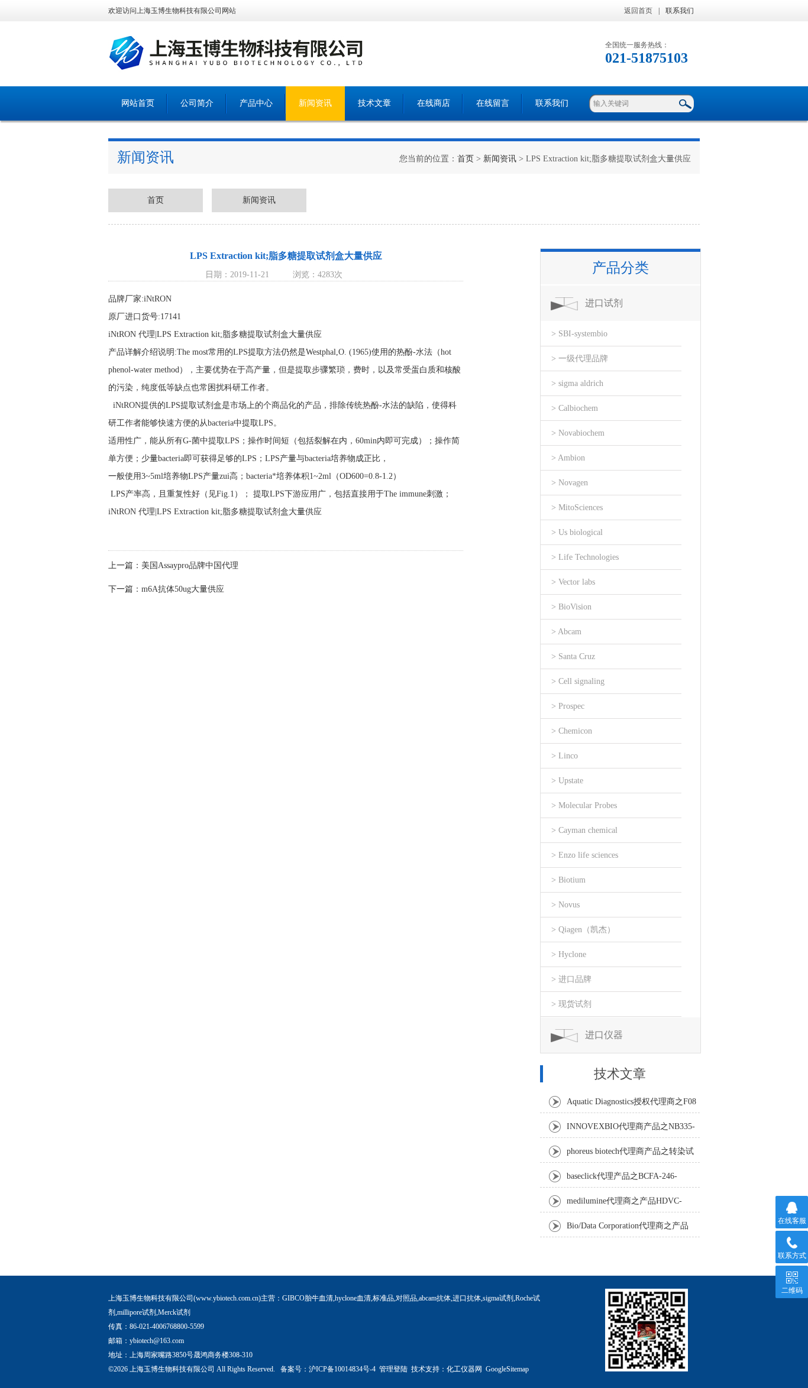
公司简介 (197, 103)
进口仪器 (604, 1035)
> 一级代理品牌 (579, 358)
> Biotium (568, 879)
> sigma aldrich (577, 383)
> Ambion (568, 457)
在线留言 (492, 103)
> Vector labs (573, 582)
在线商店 (433, 103)
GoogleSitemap (507, 1369)
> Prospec (567, 706)
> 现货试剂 (571, 1004)
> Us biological (577, 532)
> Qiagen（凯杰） (583, 929)
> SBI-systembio (579, 333)
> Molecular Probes (584, 805)
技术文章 (374, 103)
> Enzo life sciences (584, 855)
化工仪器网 (464, 1369)
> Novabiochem (578, 433)
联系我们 (679, 11)
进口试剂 (604, 303)
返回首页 (638, 11)
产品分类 (620, 267)
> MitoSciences (577, 507)
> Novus (565, 904)
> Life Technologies (585, 557)
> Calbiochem (574, 408)
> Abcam (566, 631)
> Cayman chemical (584, 830)
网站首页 (137, 103)
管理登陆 (393, 1369)
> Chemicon (571, 731)
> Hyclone (568, 954)
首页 (465, 158)
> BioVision (571, 606)
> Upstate (567, 780)
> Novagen (569, 482)
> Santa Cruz (573, 656)
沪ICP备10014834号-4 (342, 1369)
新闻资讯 (315, 103)
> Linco (564, 755)
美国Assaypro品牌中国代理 (189, 565)
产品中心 (256, 103)
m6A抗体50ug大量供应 (182, 589)
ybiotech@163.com (157, 1341)
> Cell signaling (578, 681)
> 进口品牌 (571, 979)
